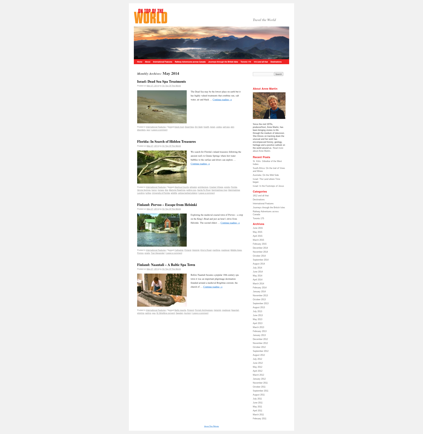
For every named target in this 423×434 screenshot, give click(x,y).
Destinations (276, 61)
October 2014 (259, 256)
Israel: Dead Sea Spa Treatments (161, 81)
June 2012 (258, 363)
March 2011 (258, 414)
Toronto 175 (246, 61)
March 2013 (258, 327)
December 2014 (260, 248)
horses (161, 190)
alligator (193, 187)
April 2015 (257, 236)
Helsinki (195, 250)
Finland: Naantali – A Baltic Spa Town (166, 264)
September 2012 (261, 351)
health (206, 126)
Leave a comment (159, 129)
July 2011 (257, 398)
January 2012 (259, 379)
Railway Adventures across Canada (190, 61)
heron (154, 190)
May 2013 (257, 319)
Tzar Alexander (158, 253)
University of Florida (161, 193)
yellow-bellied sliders (187, 193)
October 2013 (259, 299)
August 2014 (259, 263)
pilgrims (140, 313)
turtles (148, 193)
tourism (187, 313)
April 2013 (257, 323)
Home (139, 61)
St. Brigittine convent (165, 313)
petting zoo (191, 190)
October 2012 (259, 347)
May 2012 (257, 367)
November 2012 (260, 343)
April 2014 (257, 279)
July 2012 (257, 359)
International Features (162, 61)
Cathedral (178, 250)
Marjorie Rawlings (177, 190)
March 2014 (258, 283)
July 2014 (257, 267)
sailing (148, 313)
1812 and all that (261, 61)
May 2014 (257, 275)
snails (147, 253)
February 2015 (260, 244)
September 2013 (261, 303)
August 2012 (259, 355)
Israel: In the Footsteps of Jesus (268, 186)
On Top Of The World (171, 85)
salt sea (226, 126)
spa (148, 129)
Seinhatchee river (219, 190)
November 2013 (260, 295)
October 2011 (259, 387)
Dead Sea (189, 126)
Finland (187, 250)
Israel (212, 126)
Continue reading (222, 99)
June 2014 (258, 271)
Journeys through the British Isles (223, 61)
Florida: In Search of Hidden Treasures (166, 141)
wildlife (174, 193)
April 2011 (257, 410)
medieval (225, 250)
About (147, 61)
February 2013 (260, 331)
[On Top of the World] (192, 15)
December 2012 (260, 339)
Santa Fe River (204, 190)
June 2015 (258, 228)
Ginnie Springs (144, 190)
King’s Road (206, 250)
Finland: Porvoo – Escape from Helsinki (167, 204)
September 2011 (260, 391)
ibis (166, 190)
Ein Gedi (199, 126)
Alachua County (181, 187)
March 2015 (258, 240)
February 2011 (259, 418)
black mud (179, 126)
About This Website (211, 426)
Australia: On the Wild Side (266, 175)
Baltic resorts (180, 310)
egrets (227, 187)
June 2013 (258, 315)
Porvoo (140, 253)
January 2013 (259, 335)
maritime (216, 250)
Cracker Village (216, 187)
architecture (203, 187)
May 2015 (257, 232)
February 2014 (260, 287)
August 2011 (259, 394)
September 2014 (261, 260)
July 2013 (257, 311)
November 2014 (260, 252)
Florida (234, 187)
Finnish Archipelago (204, 310)
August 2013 (259, 307)
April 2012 (257, 371)
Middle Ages (236, 250)
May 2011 (257, 406)
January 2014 (259, 291)
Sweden (179, 313)
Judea (219, 126)
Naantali (235, 310)
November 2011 (260, 383)
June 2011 (258, 402)
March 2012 (258, 375)
